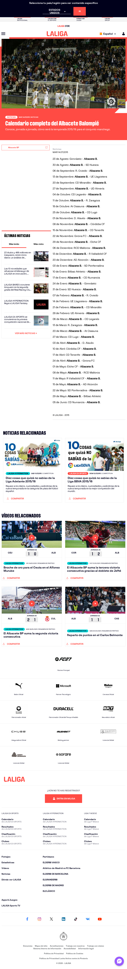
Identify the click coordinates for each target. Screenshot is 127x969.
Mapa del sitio (41, 946)
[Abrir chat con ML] (119, 961)
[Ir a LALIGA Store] (63, 26)
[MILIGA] (122, 33)
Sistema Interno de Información (47, 949)
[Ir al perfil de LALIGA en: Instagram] (39, 919)
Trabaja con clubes (95, 946)
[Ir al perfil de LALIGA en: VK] (87, 919)
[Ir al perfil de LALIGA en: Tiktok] (75, 919)
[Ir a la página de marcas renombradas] (63, 936)
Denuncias (27, 946)
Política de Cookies (74, 953)
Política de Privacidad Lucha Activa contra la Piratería (63, 958)
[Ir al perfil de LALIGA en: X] (51, 919)
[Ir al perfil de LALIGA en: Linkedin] (63, 919)
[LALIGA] (57, 33)
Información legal (86, 949)
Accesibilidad (70, 949)
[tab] (14, 244)
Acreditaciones (56, 946)
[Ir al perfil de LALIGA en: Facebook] (27, 919)
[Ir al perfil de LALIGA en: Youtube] (100, 919)
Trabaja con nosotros (75, 946)
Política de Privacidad (54, 953)
